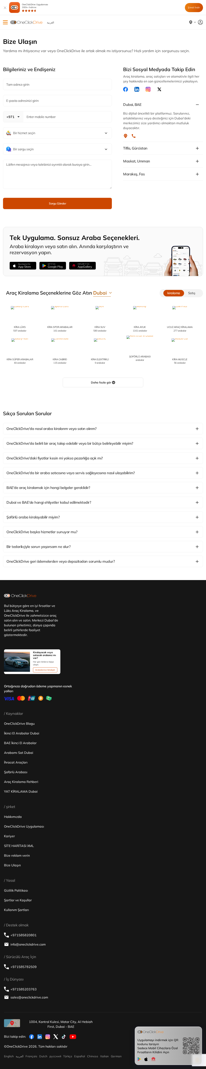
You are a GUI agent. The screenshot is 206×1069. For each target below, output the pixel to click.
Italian (104, 1056)
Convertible (60, 361)
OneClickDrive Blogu (19, 723)
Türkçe (67, 1056)
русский (55, 1056)
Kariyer (9, 836)
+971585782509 (23, 967)
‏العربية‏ (20, 1056)
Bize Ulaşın (12, 865)
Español (79, 1056)
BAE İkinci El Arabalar (20, 743)
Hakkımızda (13, 817)
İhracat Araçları (16, 762)
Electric (100, 361)
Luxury (19, 328)
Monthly (140, 328)
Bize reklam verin (17, 855)
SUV (99, 328)
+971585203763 (23, 989)
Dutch (43, 1056)
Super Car (20, 361)
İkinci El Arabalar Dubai (21, 733)
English (9, 1056)
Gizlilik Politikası (16, 890)
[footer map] (12, 1023)
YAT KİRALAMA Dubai (21, 791)
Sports (59, 328)
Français (31, 1056)
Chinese (92, 1056)
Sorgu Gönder (57, 203)
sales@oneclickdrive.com (29, 997)
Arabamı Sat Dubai (18, 753)
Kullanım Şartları (16, 910)
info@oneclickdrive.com (28, 944)
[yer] (125, 136)
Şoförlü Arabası (15, 772)
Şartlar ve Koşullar (18, 900)
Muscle (179, 361)
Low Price (180, 328)
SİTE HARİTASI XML (19, 846)
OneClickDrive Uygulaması (35, 6)
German (116, 1056)
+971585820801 (23, 935)
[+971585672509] (133, 136)
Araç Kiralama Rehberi (21, 782)
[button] (5, 22)
